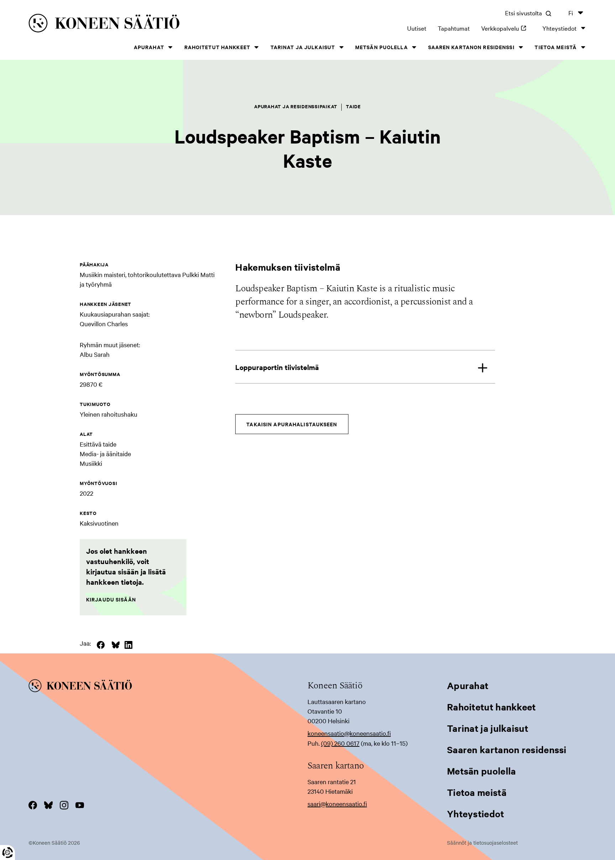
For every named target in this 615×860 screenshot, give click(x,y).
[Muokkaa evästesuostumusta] (7, 852)
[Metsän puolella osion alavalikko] (414, 47)
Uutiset (416, 28)
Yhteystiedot (559, 28)
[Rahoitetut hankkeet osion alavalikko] (256, 47)
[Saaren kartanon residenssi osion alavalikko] (521, 47)
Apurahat (149, 47)
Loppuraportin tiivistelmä (277, 367)
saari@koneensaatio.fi (337, 803)
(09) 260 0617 (340, 743)
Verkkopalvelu (506, 28)
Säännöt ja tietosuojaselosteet (482, 842)
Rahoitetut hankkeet (217, 47)
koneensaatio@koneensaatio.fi (349, 733)
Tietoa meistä (556, 47)
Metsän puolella (381, 47)
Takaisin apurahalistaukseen (291, 424)
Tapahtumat (454, 28)
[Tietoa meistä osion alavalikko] (583, 47)
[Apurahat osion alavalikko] (170, 47)
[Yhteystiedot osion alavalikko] (583, 28)
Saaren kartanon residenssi (471, 47)
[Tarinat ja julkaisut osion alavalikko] (341, 47)
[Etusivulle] (147, 24)
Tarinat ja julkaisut (302, 47)
